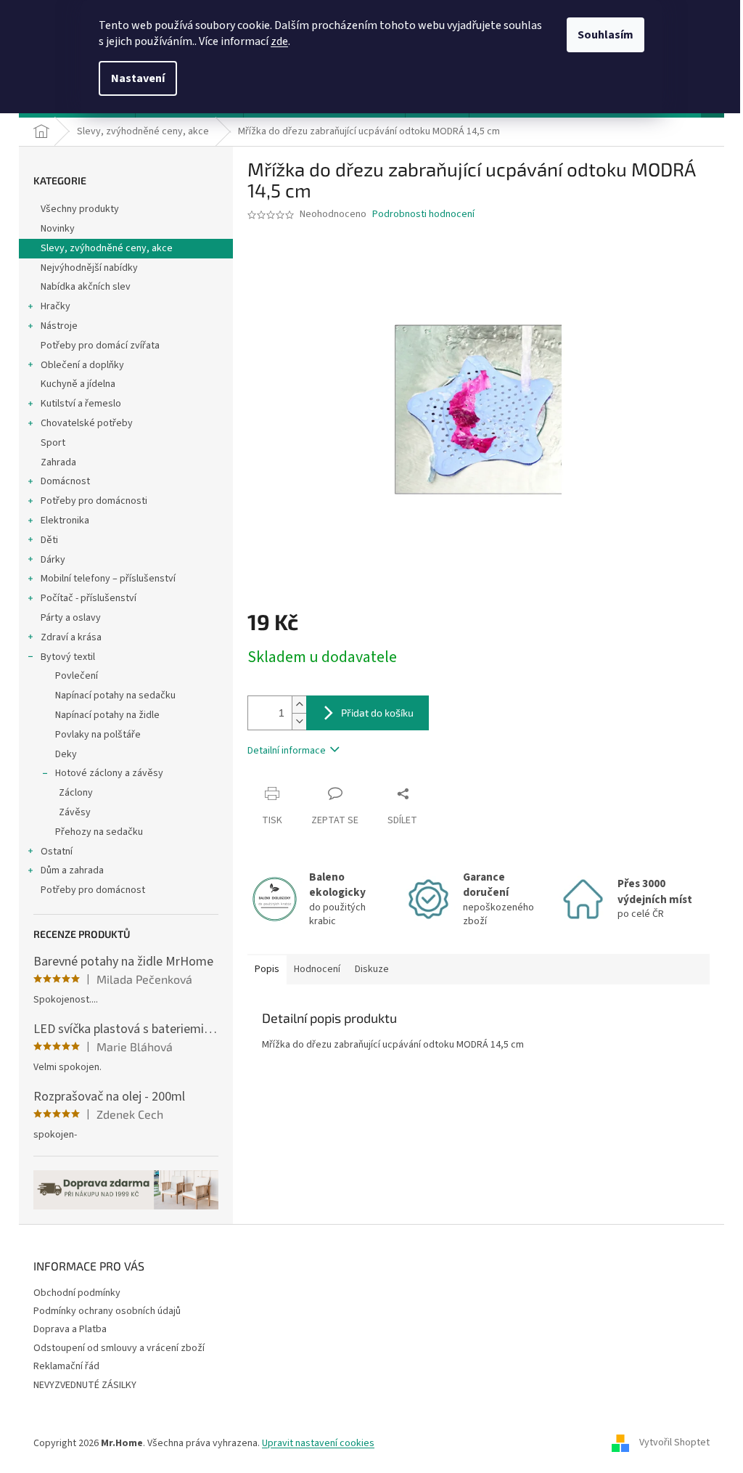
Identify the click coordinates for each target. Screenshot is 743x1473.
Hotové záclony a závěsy (109, 773)
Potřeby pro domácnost (93, 890)
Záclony (76, 793)
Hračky (55, 306)
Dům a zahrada (72, 870)
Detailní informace (286, 750)
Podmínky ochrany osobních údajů (107, 1311)
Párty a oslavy (71, 618)
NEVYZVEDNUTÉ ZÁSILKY (84, 1385)
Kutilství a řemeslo (81, 403)
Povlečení (76, 676)
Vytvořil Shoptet (674, 1443)
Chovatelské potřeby (87, 423)
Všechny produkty (80, 209)
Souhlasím (605, 35)
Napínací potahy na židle (107, 715)
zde (279, 41)
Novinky (58, 228)
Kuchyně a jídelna (78, 384)
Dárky (53, 559)
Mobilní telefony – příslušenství (108, 578)
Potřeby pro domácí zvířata (100, 345)
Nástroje (59, 326)
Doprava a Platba (70, 1329)
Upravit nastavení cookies (318, 1443)
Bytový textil (68, 657)
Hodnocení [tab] (317, 969)
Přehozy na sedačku (99, 832)
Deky (66, 754)
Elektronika (65, 520)
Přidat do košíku (377, 712)
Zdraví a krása (71, 637)
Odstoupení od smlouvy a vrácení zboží (119, 1348)
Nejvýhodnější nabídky (89, 268)
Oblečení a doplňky (82, 365)
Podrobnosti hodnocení (423, 214)
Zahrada (58, 462)
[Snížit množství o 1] (299, 721)
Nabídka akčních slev (86, 286)
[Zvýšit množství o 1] (299, 704)
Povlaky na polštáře (98, 734)
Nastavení (138, 78)
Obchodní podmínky (76, 1293)
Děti (49, 540)
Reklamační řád (66, 1366)
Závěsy (75, 812)
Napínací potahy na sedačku (115, 695)
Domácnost (65, 481)
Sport (53, 443)
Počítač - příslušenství (88, 598)
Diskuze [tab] (372, 969)
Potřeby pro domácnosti (94, 501)
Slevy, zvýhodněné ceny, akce (107, 248)
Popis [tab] (267, 969)
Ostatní (57, 851)
